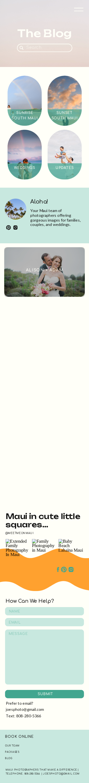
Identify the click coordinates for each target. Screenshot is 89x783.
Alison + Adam (45, 270)
